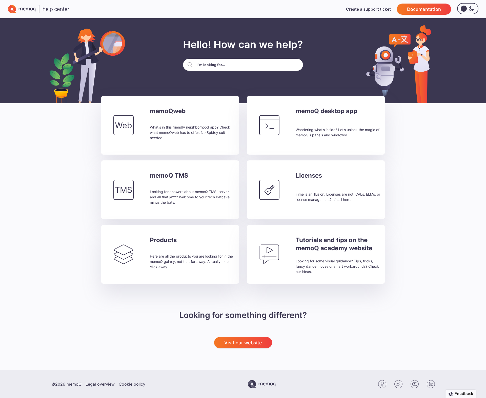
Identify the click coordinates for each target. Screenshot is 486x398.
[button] (190, 65)
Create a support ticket (368, 9)
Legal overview (100, 384)
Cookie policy (132, 384)
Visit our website (243, 342)
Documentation (424, 9)
